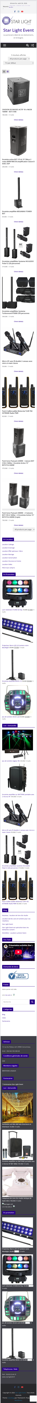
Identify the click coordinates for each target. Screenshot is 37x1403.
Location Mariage (8, 554)
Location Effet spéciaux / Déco (12, 551)
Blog (3, 1014)
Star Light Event (18, 30)
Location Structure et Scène (11, 561)
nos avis (8, 995)
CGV (3, 1061)
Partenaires (6, 1021)
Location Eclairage (8, 548)
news (4, 1018)
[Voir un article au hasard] (32, 45)
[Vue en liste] (8, 71)
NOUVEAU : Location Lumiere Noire (14, 933)
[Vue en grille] (4, 71)
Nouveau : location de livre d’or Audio (15, 915)
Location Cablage (8, 544)
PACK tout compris (8, 568)
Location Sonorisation (9, 558)
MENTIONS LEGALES (9, 1071)
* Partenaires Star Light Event (12, 1084)
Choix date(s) (18, 120)
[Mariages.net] (7, 1204)
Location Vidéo (7, 564)
